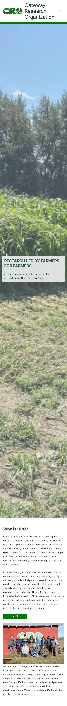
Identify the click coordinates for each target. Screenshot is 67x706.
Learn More (15, 616)
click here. (30, 694)
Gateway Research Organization (40, 11)
